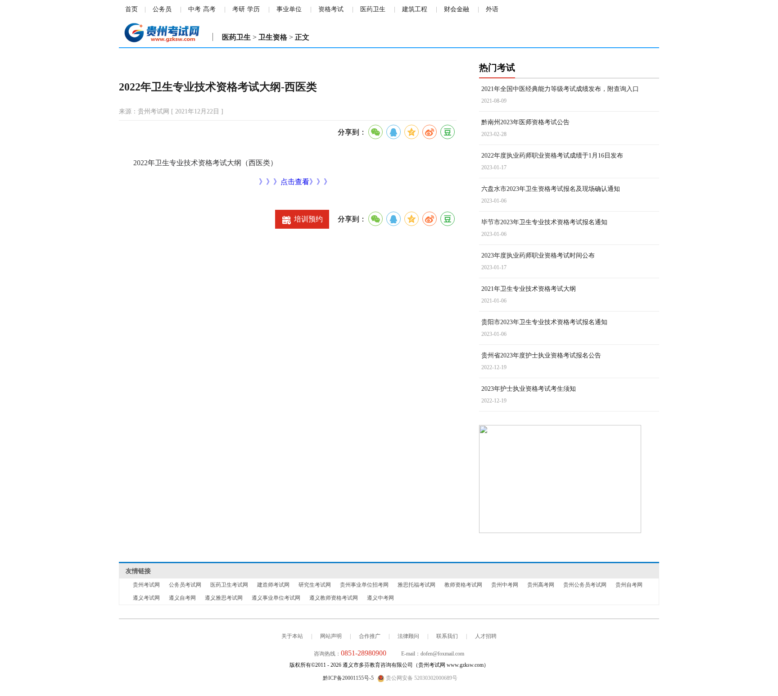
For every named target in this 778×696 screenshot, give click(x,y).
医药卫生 (372, 9)
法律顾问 (408, 636)
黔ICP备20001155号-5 (348, 678)
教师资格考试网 (463, 585)
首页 (131, 9)
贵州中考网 (504, 585)
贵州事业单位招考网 (364, 585)
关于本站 (292, 636)
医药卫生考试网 (229, 585)
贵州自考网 (628, 585)
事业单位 (289, 9)
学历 (253, 9)
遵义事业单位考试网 (276, 598)
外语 (492, 9)
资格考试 (331, 9)
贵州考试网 (146, 585)
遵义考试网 (146, 598)
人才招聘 (486, 636)
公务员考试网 (185, 585)
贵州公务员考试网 (584, 585)
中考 (194, 9)
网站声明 (331, 636)
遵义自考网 (182, 598)
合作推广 (369, 636)
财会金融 (456, 9)
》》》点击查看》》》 (295, 181)
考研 (238, 9)
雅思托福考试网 (416, 585)
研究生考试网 (315, 585)
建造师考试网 (273, 585)
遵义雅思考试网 (224, 598)
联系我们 (447, 636)
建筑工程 (414, 9)
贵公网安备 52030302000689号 (420, 678)
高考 (209, 9)
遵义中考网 (380, 598)
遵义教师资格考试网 (333, 598)
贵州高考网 (540, 585)
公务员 (162, 9)
